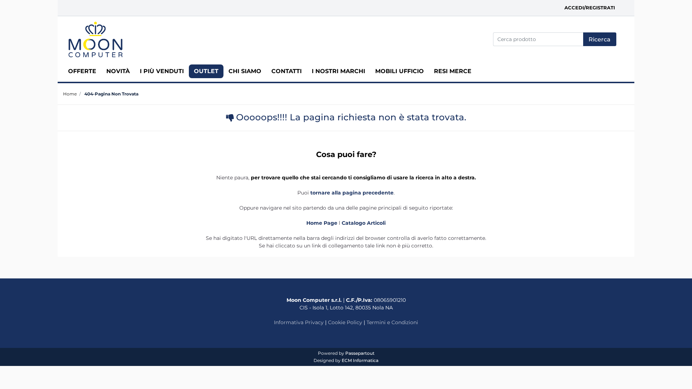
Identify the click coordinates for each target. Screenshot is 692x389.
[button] (599, 39)
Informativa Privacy (299, 322)
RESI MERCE (452, 71)
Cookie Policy (345, 322)
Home (70, 94)
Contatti (286, 71)
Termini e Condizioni (392, 322)
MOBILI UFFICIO (399, 71)
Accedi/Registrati (589, 7)
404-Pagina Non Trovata (111, 94)
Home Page (322, 223)
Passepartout (359, 353)
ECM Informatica (360, 360)
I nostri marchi (338, 71)
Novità (118, 71)
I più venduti (162, 71)
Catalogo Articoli (364, 223)
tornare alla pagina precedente (352, 192)
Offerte (82, 71)
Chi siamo (245, 71)
